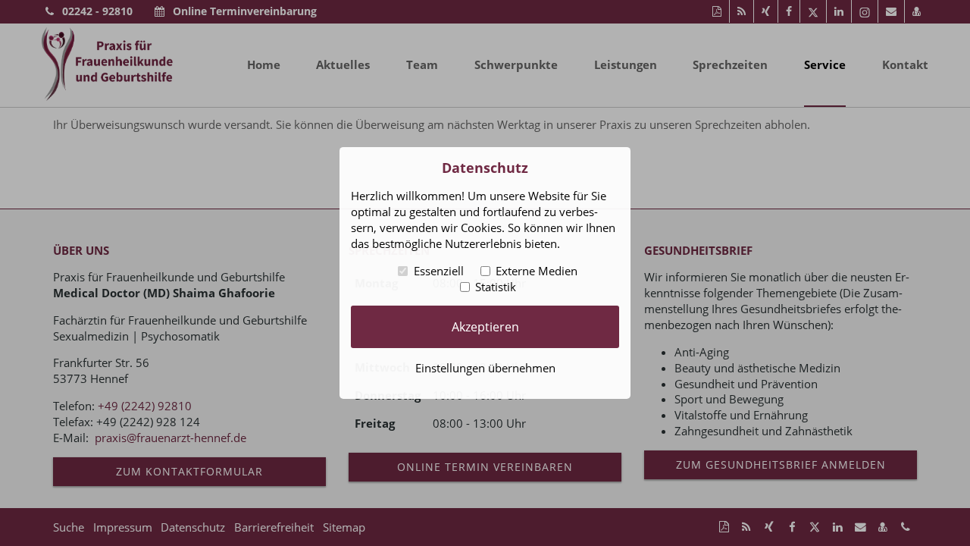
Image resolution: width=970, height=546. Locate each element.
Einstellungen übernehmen (485, 367)
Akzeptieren (485, 326)
